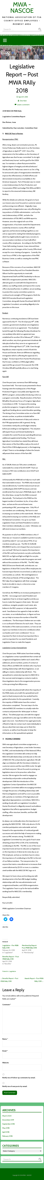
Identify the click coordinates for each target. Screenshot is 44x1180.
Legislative (12, 971)
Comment (6, 1004)
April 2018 (5, 1132)
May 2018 (6, 1128)
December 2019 (8, 1120)
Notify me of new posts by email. (14, 1086)
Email (5, 1051)
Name (5, 1039)
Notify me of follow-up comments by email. (18, 1078)
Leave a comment (23, 105)
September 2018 (8, 1124)
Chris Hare (23, 101)
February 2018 (7, 1136)
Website (5, 1063)
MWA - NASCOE (22, 7)
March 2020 (6, 1116)
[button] (4, 40)
